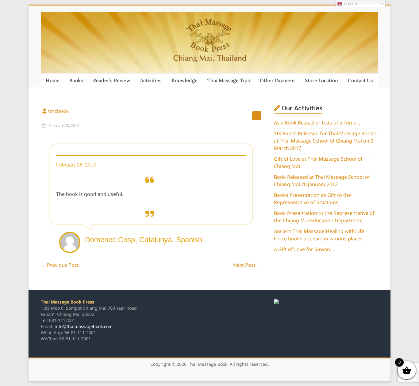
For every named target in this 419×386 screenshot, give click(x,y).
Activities (151, 80)
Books (76, 80)
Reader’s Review (111, 80)
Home (53, 80)
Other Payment (277, 80)
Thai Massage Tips (228, 80)
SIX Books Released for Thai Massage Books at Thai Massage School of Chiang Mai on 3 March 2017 (325, 141)
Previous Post (60, 265)
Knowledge (184, 80)
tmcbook (58, 111)
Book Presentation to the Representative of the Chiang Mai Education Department (324, 217)
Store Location (321, 80)
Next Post (247, 265)
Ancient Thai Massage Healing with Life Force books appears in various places (319, 235)
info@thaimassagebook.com (84, 326)
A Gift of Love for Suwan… (304, 249)
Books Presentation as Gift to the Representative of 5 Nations (312, 199)
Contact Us (360, 80)
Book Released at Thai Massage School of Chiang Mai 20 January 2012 (322, 181)
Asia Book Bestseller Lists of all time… (317, 123)
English (349, 3)
